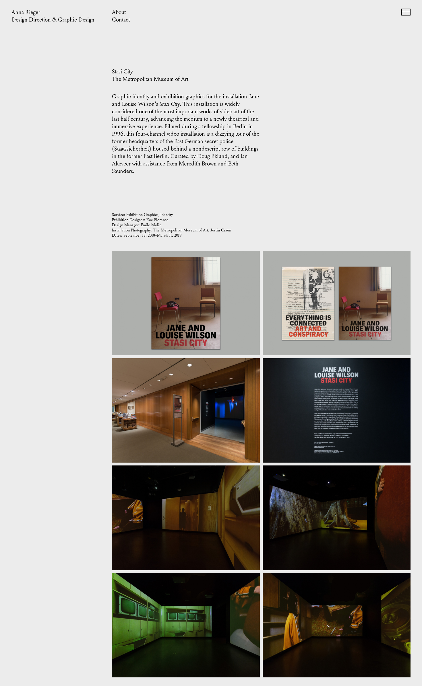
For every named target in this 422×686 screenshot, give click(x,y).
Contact (121, 19)
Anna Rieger (25, 12)
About (119, 12)
